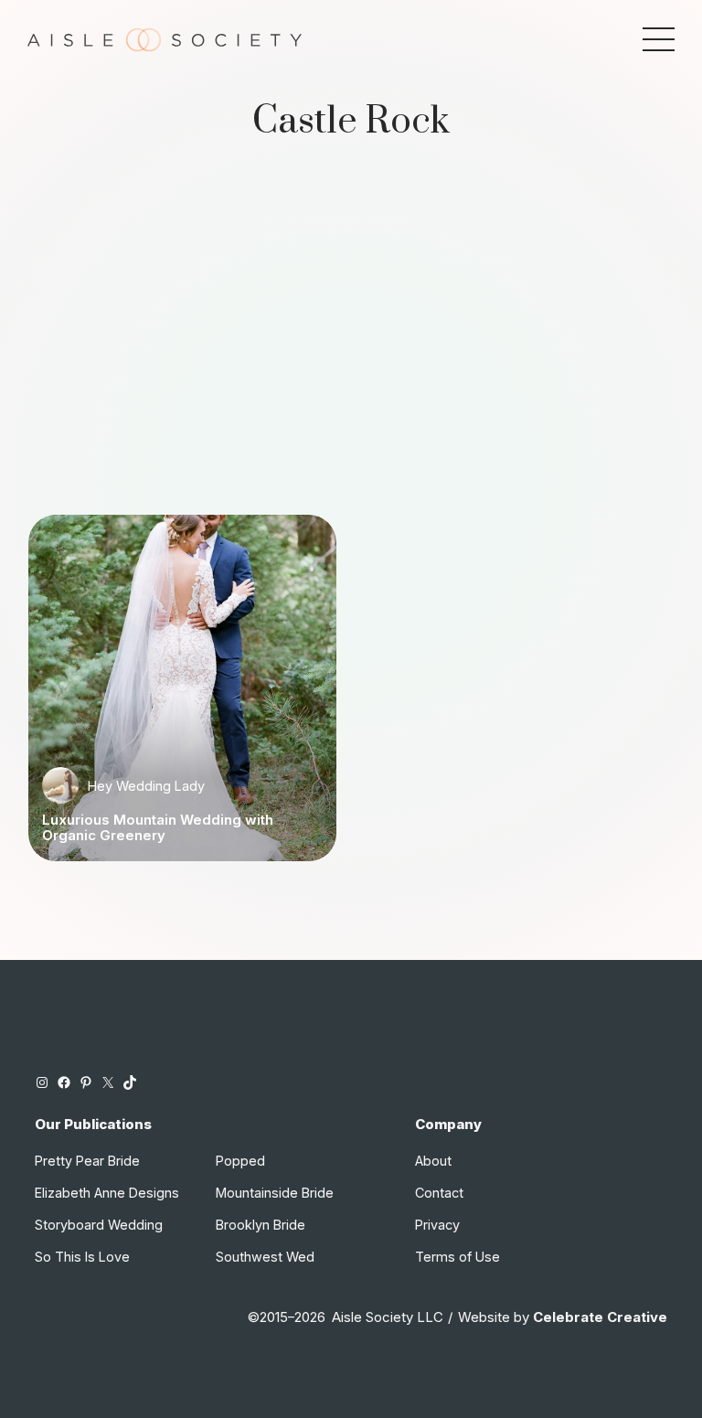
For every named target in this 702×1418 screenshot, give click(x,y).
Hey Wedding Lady (146, 786)
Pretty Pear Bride (87, 1160)
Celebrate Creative (600, 1317)
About (433, 1160)
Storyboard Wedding (99, 1224)
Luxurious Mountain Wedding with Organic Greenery (157, 828)
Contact (439, 1192)
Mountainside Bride (275, 1192)
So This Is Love (82, 1256)
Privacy (437, 1224)
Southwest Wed (265, 1256)
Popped (240, 1160)
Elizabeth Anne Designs (107, 1192)
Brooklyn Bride (260, 1224)
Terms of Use (457, 1256)
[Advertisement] (351, 345)
